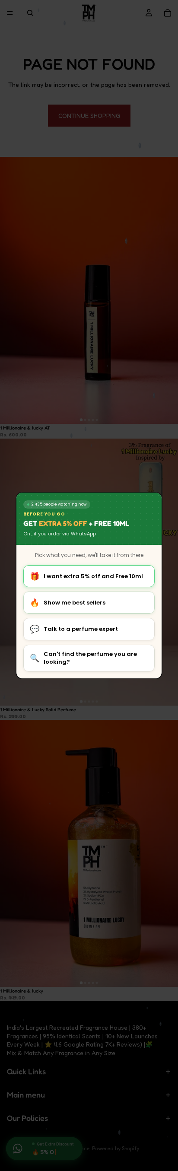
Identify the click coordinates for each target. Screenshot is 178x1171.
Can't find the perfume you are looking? (83, 658)
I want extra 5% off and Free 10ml (86, 576)
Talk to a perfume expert (74, 629)
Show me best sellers (67, 602)
